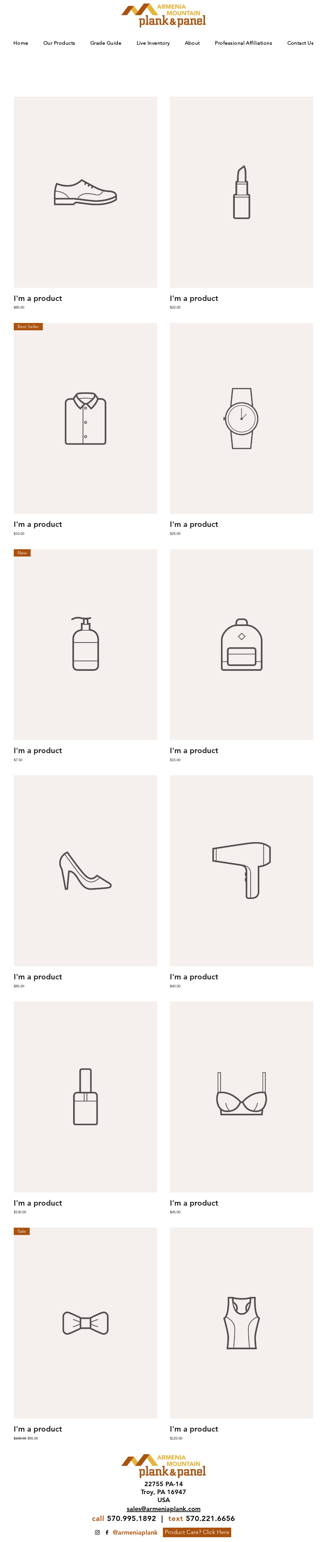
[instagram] (97, 1532)
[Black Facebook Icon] (107, 1532)
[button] (59, 43)
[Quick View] (85, 192)
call (98, 1518)
